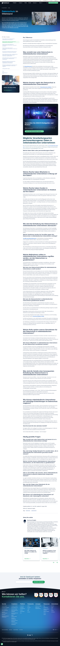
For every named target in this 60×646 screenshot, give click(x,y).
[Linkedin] (27, 635)
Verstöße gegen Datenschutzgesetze (29, 238)
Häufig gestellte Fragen (6, 68)
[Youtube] (30, 635)
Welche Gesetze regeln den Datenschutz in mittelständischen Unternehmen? (9, 42)
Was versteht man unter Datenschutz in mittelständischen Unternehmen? (8, 39)
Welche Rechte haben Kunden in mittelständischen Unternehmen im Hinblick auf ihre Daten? (9, 49)
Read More (27, 558)
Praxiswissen (45, 548)
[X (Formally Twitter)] (32, 635)
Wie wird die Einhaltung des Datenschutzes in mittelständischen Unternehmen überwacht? (9, 52)
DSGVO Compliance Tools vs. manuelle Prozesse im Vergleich (49, 552)
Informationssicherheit (28, 548)
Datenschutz (28, 510)
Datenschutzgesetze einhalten (45, 86)
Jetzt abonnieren (7, 90)
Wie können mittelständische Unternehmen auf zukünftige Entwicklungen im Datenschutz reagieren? (9, 66)
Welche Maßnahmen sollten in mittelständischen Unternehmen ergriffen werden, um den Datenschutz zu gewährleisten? (10, 55)
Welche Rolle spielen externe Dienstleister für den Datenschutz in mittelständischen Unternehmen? (9, 58)
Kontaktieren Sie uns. (13, 596)
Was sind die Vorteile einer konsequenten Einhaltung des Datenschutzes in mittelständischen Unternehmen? (8, 62)
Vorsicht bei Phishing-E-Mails (38, 316)
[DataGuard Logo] (5, 3)
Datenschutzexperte (28, 66)
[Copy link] (7, 72)
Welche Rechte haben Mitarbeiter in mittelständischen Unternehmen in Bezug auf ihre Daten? (9, 45)
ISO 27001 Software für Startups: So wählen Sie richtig (30, 552)
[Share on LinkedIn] (3, 72)
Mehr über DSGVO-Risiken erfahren (33, 131)
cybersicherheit (33, 510)
